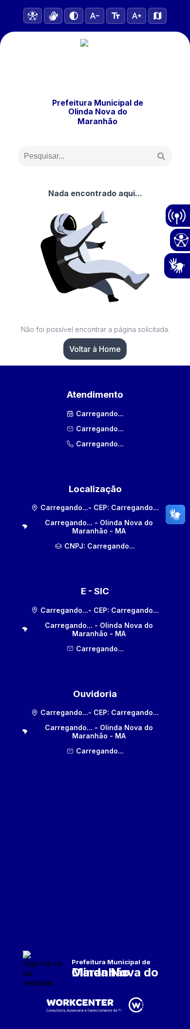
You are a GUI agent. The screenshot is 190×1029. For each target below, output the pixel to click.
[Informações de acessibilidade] (32, 15)
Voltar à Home (95, 349)
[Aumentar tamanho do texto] (136, 16)
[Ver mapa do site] (157, 16)
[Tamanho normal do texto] (115, 16)
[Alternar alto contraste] (73, 16)
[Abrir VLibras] (53, 16)
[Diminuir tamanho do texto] (94, 16)
